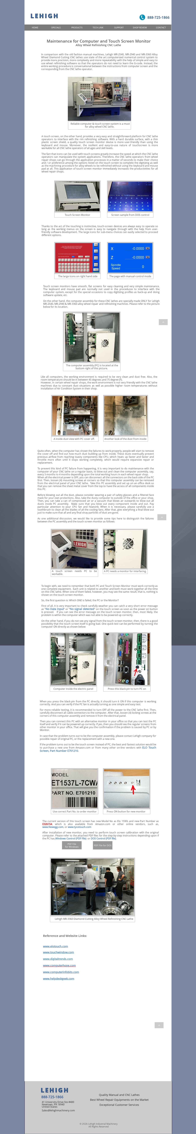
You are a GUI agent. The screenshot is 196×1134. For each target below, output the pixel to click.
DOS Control (98, 838)
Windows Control (65, 838)
